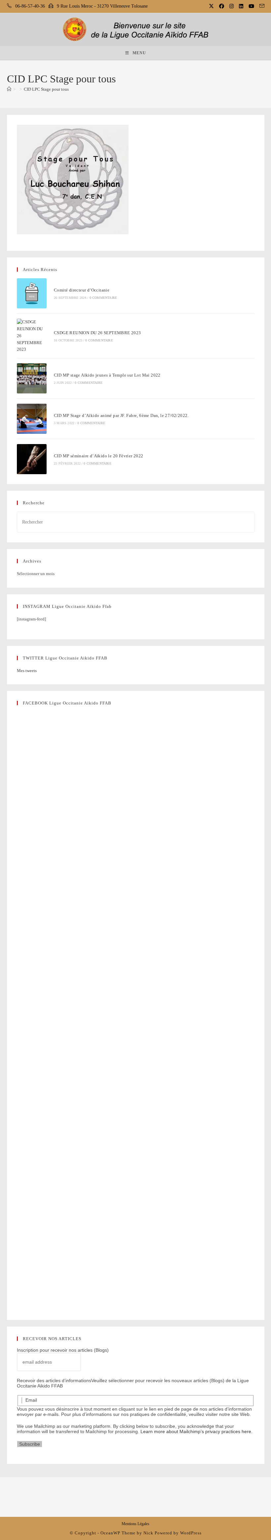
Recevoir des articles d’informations (54, 1380)
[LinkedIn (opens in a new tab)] (242, 6)
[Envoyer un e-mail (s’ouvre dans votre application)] (260, 6)
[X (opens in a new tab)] (212, 6)
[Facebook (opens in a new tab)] (222, 6)
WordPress (191, 1532)
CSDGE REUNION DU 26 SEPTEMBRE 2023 (97, 332)
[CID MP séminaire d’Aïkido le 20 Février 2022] (32, 459)
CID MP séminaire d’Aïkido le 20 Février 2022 (98, 455)
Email (31, 1400)
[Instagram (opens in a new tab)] (232, 6)
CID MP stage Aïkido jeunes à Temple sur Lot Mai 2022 (107, 375)
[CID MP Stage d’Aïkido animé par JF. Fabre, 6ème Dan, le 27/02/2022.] (32, 419)
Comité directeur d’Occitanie (81, 290)
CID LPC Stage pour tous (46, 89)
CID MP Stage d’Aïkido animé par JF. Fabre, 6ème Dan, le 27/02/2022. (121, 415)
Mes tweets (27, 670)
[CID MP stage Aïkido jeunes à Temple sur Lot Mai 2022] (32, 378)
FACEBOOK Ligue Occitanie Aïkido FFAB (67, 703)
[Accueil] (9, 89)
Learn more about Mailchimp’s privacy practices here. (196, 1431)
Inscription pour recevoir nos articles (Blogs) (63, 1350)
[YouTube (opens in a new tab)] (252, 6)
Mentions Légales (135, 1523)
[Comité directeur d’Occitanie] (32, 293)
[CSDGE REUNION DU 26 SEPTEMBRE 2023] (32, 336)
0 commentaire (103, 297)
